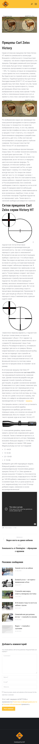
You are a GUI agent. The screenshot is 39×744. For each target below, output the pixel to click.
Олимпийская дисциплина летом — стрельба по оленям (26, 615)
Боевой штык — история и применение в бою (25, 581)
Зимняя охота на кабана (24, 568)
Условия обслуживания (12, 704)
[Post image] (7, 571)
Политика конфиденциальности (25, 702)
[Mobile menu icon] (36, 4)
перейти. (29, 401)
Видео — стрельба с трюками (22, 627)
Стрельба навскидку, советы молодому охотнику (25, 592)
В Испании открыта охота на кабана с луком (26, 604)
